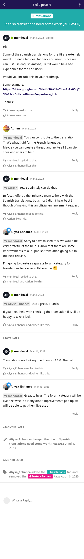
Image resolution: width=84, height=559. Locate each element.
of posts (41, 5)
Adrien (12, 188)
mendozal (15, 137)
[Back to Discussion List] (4, 4)
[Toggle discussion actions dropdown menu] (80, 4)
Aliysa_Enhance (18, 304)
